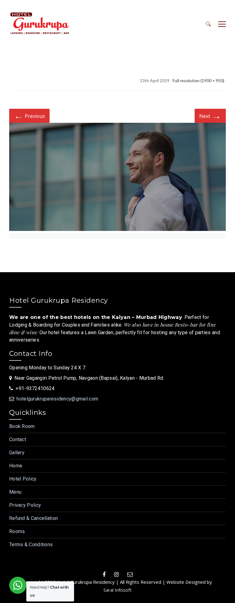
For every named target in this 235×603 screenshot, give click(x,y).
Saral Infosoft (117, 590)
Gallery (16, 452)
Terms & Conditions (31, 544)
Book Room (22, 426)
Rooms (17, 531)
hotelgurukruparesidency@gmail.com (57, 399)
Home (15, 466)
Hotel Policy (23, 479)
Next (210, 115)
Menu (15, 492)
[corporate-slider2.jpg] (117, 178)
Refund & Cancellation (33, 518)
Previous (29, 115)
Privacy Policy (25, 505)
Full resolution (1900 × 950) (198, 80)
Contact (17, 439)
